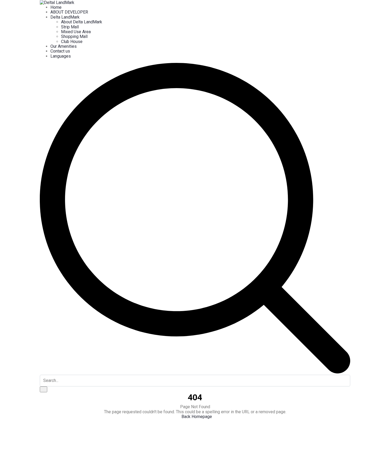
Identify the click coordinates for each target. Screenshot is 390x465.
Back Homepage (196, 416)
